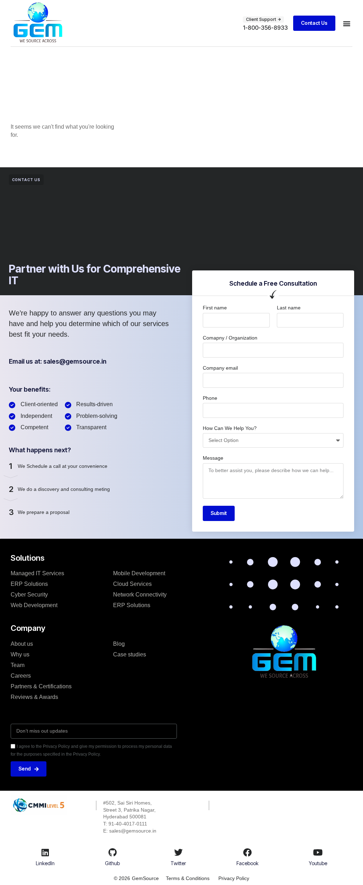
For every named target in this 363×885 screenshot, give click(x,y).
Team (17, 665)
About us (22, 644)
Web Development (34, 605)
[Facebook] (247, 852)
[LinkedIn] (45, 852)
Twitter (178, 863)
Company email (220, 368)
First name (215, 307)
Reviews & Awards (34, 697)
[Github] (112, 852)
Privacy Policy (233, 878)
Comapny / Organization (230, 338)
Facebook (247, 863)
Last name (289, 307)
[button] (346, 23)
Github (112, 863)
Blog (119, 644)
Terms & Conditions (188, 878)
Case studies (129, 654)
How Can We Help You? (230, 428)
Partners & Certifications (41, 686)
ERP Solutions (29, 584)
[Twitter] (178, 852)
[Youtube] (318, 852)
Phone (210, 398)
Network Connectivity (140, 595)
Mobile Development (139, 573)
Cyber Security (29, 595)
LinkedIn (45, 863)
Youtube (318, 863)
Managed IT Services (37, 573)
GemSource (145, 878)
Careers (21, 676)
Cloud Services (132, 584)
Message (213, 458)
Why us (20, 654)
